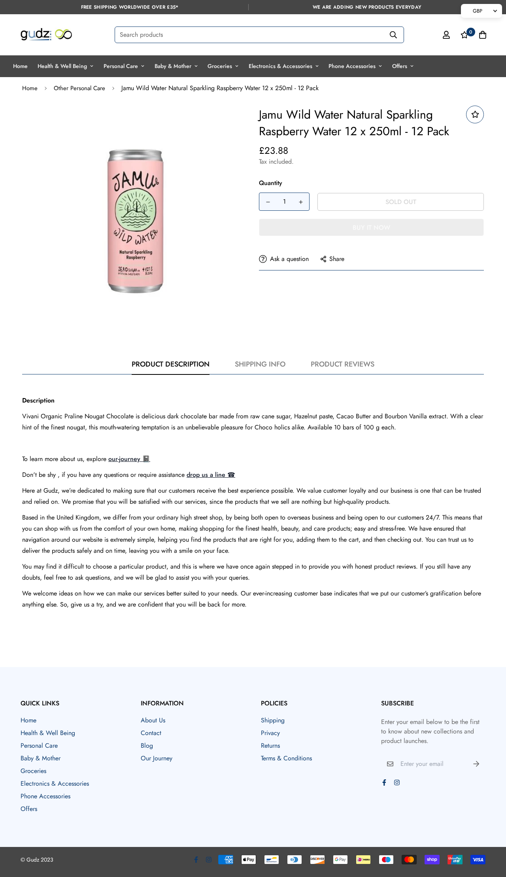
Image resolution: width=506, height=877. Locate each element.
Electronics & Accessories (280, 66)
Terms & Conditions (286, 758)
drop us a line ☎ (211, 474)
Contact (151, 732)
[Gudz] (46, 34)
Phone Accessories (352, 66)
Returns (270, 745)
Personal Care (121, 66)
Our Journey (156, 758)
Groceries (220, 66)
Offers (399, 66)
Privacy (270, 732)
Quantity (270, 182)
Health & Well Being (62, 66)
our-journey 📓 (129, 458)
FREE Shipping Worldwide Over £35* (130, 7)
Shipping (273, 720)
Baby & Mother (173, 66)
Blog (147, 745)
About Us (153, 720)
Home (20, 66)
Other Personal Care (79, 88)
